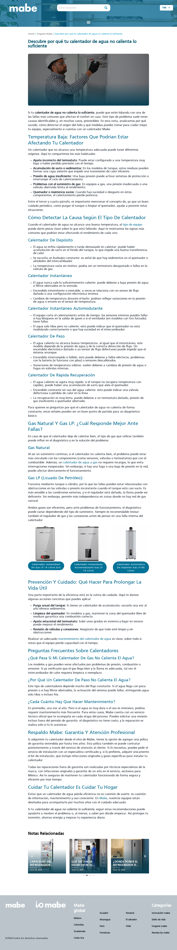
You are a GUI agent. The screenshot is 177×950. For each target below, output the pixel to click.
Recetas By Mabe (160, 933)
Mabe (103, 798)
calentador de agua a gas (80, 462)
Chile (128, 926)
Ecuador (104, 913)
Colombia (79, 925)
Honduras (105, 933)
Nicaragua (105, 920)
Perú (102, 926)
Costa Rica (79, 938)
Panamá (130, 913)
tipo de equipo (132, 224)
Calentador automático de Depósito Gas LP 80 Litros (131, 567)
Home (31, 34)
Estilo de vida (158, 920)
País (164, 8)
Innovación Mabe (161, 913)
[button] (88, 22)
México (77, 918)
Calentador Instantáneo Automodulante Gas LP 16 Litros (88, 567)
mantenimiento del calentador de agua (84, 639)
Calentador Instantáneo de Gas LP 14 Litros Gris (46, 566)
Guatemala (79, 931)
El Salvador (131, 920)
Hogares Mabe (44, 34)
